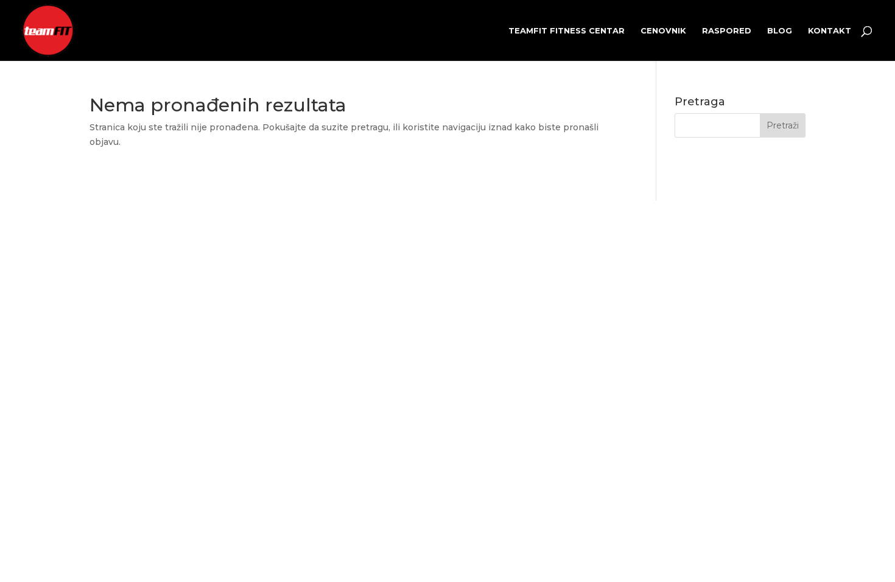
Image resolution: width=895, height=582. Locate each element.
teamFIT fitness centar (566, 30)
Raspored (726, 30)
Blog (779, 30)
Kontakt (829, 30)
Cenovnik (663, 30)
